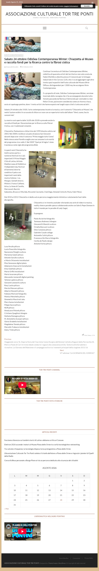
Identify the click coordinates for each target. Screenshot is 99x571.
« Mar (6, 509)
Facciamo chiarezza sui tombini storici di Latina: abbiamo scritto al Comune (34, 440)
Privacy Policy (89, 558)
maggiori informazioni (71, 6)
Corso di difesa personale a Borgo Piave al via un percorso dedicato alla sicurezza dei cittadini (41, 460)
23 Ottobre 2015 (27, 67)
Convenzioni (76, 558)
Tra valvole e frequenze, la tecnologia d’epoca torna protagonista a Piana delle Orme (37, 449)
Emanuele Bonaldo (12, 67)
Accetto (87, 6)
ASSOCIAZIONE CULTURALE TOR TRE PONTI (49, 14)
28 (61, 500)
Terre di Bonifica (63, 558)
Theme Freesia (52, 563)
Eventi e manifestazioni (13, 55)
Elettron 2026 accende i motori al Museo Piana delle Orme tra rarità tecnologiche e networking (42, 444)
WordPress (62, 563)
